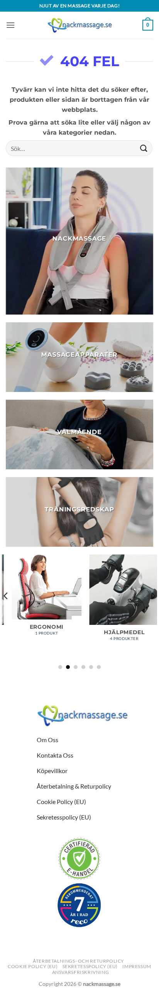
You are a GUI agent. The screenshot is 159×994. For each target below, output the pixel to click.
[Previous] (6, 611)
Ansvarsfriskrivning (80, 972)
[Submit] (144, 148)
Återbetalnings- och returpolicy (78, 961)
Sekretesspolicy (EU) (90, 966)
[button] (10, 24)
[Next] (152, 611)
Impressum (136, 966)
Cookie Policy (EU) (33, 966)
